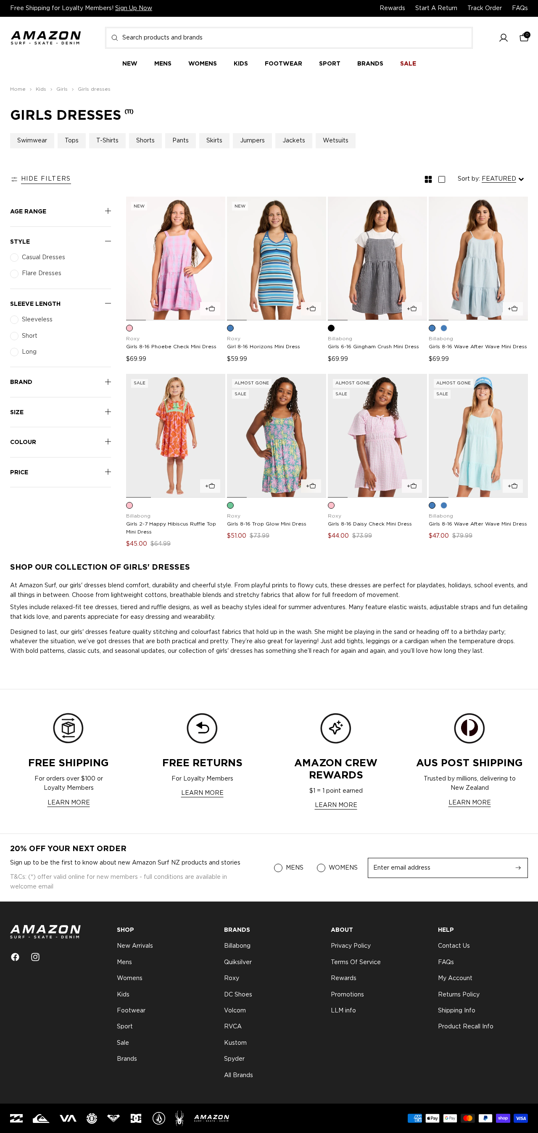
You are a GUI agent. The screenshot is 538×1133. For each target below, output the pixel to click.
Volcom (235, 1011)
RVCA (233, 1027)
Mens (124, 962)
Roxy (231, 978)
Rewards (392, 8)
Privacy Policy (351, 946)
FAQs (520, 8)
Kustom (235, 1043)
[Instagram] (35, 957)
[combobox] (289, 38)
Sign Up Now (133, 8)
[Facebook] (15, 957)
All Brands (238, 1075)
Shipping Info (456, 1011)
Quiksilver (238, 962)
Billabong (237, 946)
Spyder (234, 1059)
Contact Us (454, 946)
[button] (503, 38)
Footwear (131, 1011)
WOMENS (343, 868)
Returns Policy (459, 995)
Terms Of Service (356, 962)
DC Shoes (238, 995)
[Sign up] (518, 868)
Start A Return (436, 8)
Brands (127, 1059)
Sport (125, 1027)
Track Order (484, 8)
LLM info (343, 1011)
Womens (129, 978)
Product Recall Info (465, 1027)
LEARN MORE (68, 803)
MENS (294, 868)
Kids (123, 995)
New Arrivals (135, 946)
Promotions (347, 995)
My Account (455, 978)
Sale (123, 1043)
